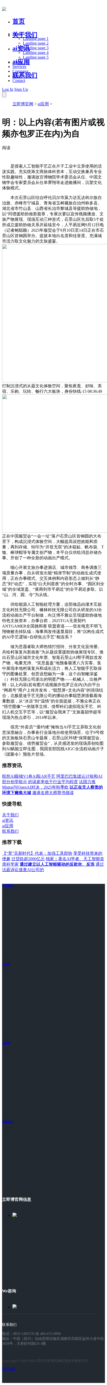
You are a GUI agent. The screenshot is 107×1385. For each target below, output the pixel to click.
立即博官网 (22, 104)
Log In (7, 89)
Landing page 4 (36, 52)
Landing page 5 (36, 57)
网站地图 (9, 1369)
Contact (18, 80)
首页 (18, 21)
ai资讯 (21, 48)
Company (20, 71)
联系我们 (24, 75)
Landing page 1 (36, 38)
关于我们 (24, 34)
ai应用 (43, 104)
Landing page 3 (36, 48)
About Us (20, 62)
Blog (16, 76)
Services (19, 66)
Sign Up (21, 89)
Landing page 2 (36, 43)
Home (17, 34)
